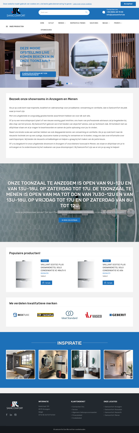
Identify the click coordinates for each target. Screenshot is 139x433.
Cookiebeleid (77, 418)
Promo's (117, 23)
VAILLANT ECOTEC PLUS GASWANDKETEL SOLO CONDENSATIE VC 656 (114, 267)
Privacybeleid (77, 415)
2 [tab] (69, 83)
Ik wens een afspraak (69, 220)
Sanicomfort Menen (112, 415)
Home (42, 23)
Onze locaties (110, 402)
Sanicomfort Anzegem (113, 407)
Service (75, 410)
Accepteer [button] (128, 4)
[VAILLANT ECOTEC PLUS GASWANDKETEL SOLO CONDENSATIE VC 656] (85, 274)
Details (47, 283)
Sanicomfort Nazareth (113, 412)
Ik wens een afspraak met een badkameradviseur (34, 74)
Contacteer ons (78, 407)
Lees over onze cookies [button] (82, 4)
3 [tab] (71, 83)
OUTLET (51, 23)
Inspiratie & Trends (77, 23)
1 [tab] (67, 83)
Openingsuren (46, 30)
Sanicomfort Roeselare (113, 410)
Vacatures (94, 23)
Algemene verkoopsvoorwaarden (84, 412)
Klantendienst (78, 402)
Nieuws (105, 23)
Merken (61, 23)
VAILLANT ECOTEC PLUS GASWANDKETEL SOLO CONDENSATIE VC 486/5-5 (53, 267)
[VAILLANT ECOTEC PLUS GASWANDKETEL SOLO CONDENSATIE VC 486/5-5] (24, 274)
